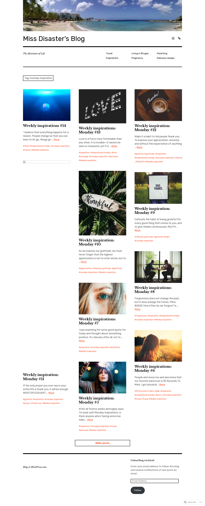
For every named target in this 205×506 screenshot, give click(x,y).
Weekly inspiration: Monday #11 (41, 377)
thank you (37, 403)
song (146, 399)
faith (26, 146)
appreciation (86, 268)
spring (179, 158)
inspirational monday (40, 146)
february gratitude (102, 268)
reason (27, 150)
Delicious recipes (165, 58)
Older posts (102, 443)
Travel (109, 53)
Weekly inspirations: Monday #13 (97, 130)
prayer (27, 403)
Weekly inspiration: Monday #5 (96, 400)
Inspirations (112, 58)
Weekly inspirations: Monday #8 (153, 290)
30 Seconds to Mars (145, 391)
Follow (137, 490)
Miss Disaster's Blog (54, 39)
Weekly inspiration (41, 150)
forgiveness (141, 316)
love (115, 152)
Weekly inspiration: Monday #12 (152, 128)
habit (167, 237)
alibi (158, 391)
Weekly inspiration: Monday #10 (96, 242)
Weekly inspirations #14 (44, 126)
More (56, 139)
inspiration (85, 152)
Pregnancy (137, 58)
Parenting (162, 53)
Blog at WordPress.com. (35, 467)
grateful (140, 154)
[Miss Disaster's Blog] (102, 15)
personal (114, 156)
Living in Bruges (140, 53)
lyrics (159, 395)
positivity (115, 347)
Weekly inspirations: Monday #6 (153, 368)
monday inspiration (61, 146)
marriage (84, 156)
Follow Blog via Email (142, 460)
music (138, 399)
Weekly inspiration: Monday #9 (152, 211)
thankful (141, 162)
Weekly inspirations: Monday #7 (97, 321)
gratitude (150, 154)
